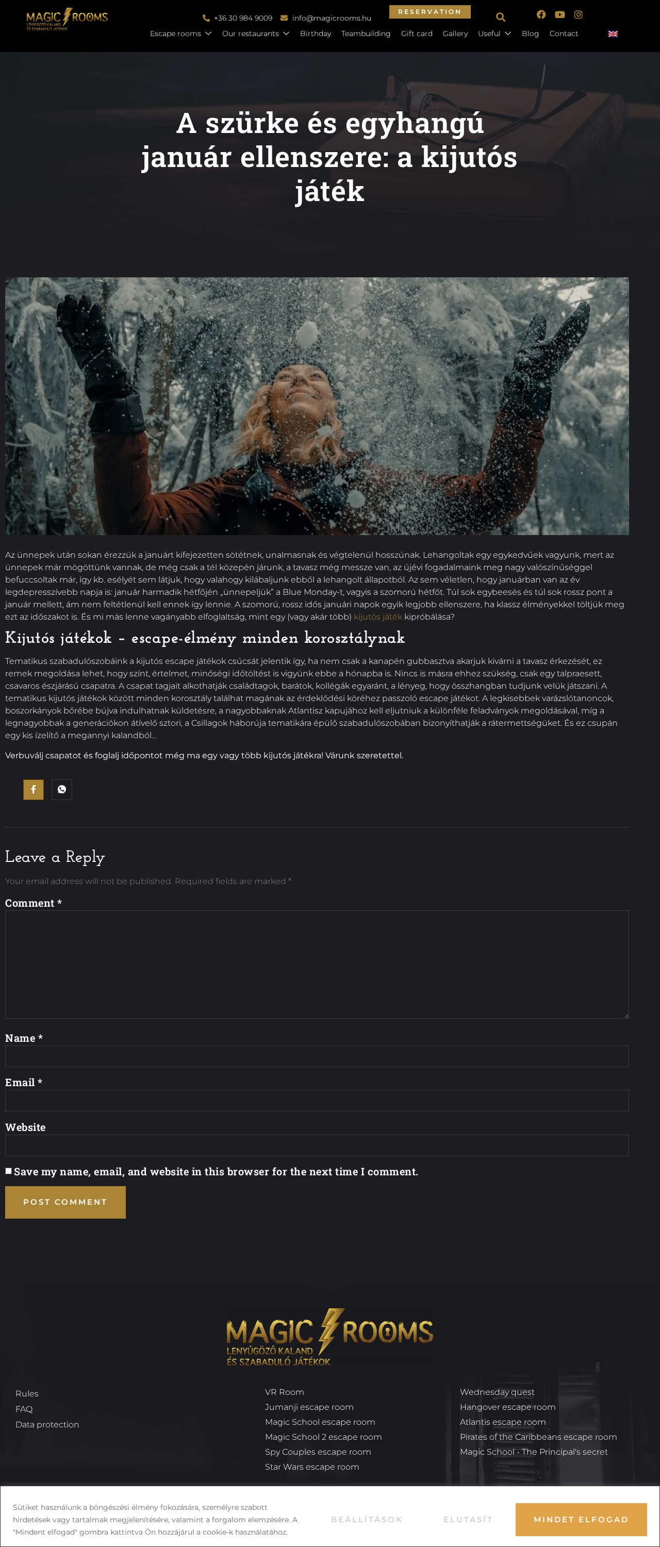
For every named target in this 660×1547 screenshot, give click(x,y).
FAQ (23, 1409)
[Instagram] (578, 14)
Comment (33, 902)
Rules (27, 1394)
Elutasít (468, 1519)
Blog (530, 33)
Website (25, 1127)
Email (24, 1082)
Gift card (417, 33)
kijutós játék (378, 617)
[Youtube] (560, 14)
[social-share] (33, 789)
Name (24, 1037)
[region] (330, 1516)
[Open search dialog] (501, 18)
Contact (564, 33)
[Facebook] (541, 14)
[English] (617, 34)
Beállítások (367, 1519)
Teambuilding (366, 33)
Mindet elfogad (581, 1519)
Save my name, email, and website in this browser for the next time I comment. (216, 1171)
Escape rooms (175, 33)
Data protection (47, 1424)
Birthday (315, 33)
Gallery (455, 33)
